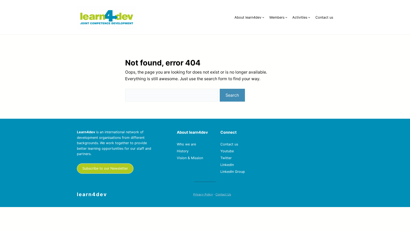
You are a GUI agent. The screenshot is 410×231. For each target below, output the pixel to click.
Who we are (186, 144)
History (183, 151)
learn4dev (92, 194)
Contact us (229, 144)
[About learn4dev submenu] (263, 17)
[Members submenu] (286, 17)
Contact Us (223, 194)
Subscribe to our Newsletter (105, 168)
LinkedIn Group (232, 171)
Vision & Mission (190, 158)
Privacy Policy (203, 194)
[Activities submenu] (309, 17)
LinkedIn (227, 165)
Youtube (227, 151)
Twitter (226, 158)
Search (232, 95)
